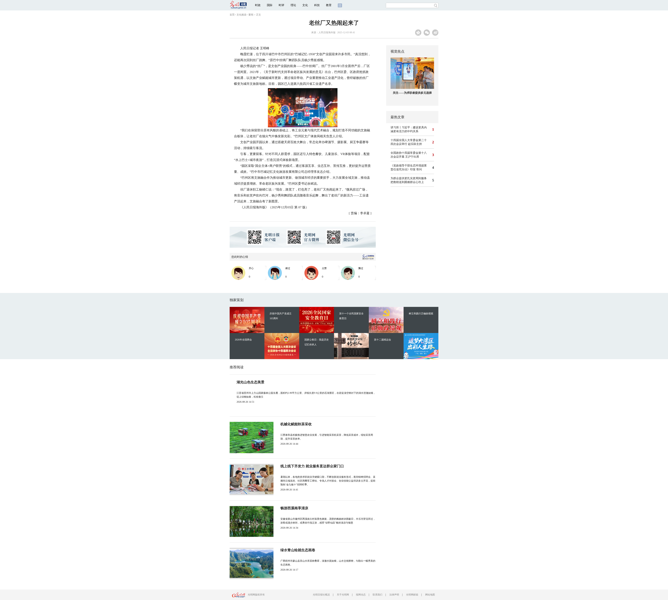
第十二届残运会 (382, 339)
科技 (317, 5)
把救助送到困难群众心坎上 (407, 182)
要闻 (250, 14)
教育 (329, 5)
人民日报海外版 (327, 32)
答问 (419, 169)
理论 (293, 5)
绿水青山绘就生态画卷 (297, 550)
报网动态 (361, 594)
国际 (269, 5)
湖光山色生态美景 (250, 382)
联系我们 (377, 594)
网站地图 (430, 594)
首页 (232, 14)
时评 (281, 5)
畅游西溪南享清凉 (294, 508)
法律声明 (394, 594)
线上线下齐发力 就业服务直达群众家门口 (312, 466)
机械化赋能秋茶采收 (296, 424)
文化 (305, 5)
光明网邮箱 (412, 594)
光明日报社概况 (321, 594)
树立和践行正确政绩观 (421, 313)
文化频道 (241, 14)
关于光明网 (343, 594)
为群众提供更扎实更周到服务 (409, 178)
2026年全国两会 (243, 339)
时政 (258, 5)
